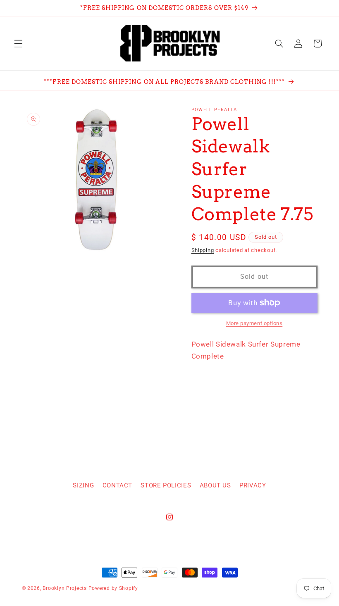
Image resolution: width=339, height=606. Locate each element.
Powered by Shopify (113, 588)
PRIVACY (252, 485)
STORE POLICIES (166, 485)
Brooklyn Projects (65, 588)
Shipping (202, 250)
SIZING (83, 485)
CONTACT (117, 485)
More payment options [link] (254, 323)
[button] (18, 43)
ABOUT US (215, 485)
